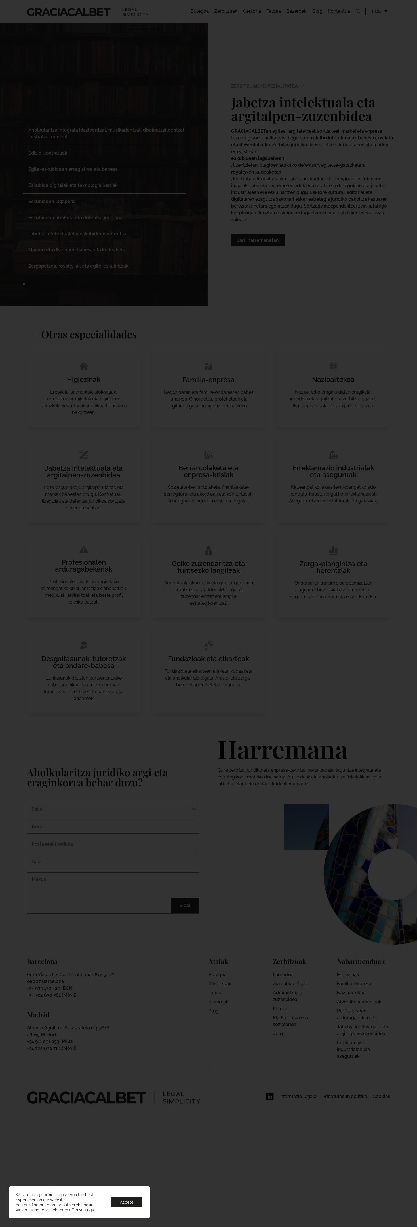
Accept (126, 1202)
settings (86, 1210)
